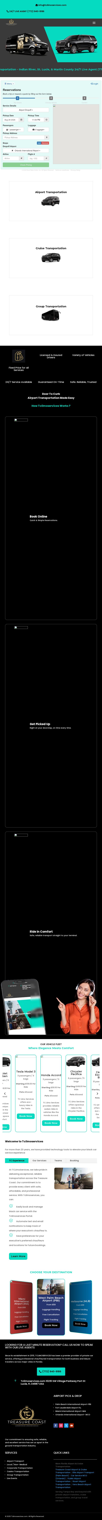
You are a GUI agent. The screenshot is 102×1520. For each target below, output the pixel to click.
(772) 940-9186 (51, 1371)
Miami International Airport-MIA (70, 1411)
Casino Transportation (18, 1471)
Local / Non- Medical (17, 1464)
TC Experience (16, 1160)
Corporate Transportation (20, 1468)
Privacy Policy (75, 170)
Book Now (25, 1116)
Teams (58, 1160)
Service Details (9, 105)
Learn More (18, 1256)
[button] (5, 1093)
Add (39, 143)
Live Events (12, 1478)
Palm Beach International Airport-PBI (73, 1404)
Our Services (39, 1160)
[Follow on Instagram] (61, 1425)
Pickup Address (10, 133)
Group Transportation (18, 1475)
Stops (5, 143)
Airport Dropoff (25, 110)
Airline (6, 154)
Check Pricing (26, 164)
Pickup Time (33, 115)
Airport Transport (15, 1461)
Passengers (8, 125)
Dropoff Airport (9, 146)
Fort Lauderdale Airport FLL (68, 1407)
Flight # (31, 154)
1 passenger (13, 129)
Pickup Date (8, 115)
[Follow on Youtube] (71, 1425)
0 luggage (38, 129)
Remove (45, 143)
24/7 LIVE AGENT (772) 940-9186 (26, 11)
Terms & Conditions (62, 170)
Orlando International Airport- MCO (72, 1414)
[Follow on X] (66, 1425)
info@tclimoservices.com (52, 5)
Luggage (32, 125)
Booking (74, 1160)
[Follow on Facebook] (56, 1425)
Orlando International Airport (26, 150)
